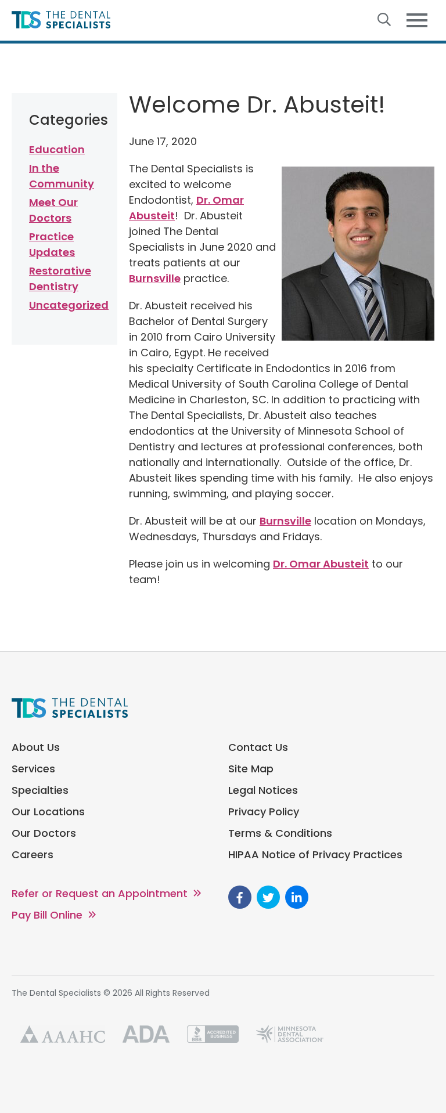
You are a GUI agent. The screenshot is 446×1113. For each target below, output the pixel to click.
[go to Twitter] (268, 897)
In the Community (61, 176)
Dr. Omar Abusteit (321, 563)
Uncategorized (64, 305)
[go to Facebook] (239, 897)
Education (57, 149)
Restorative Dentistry (60, 278)
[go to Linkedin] (296, 897)
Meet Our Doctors (53, 210)
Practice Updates (52, 244)
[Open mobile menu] (417, 20)
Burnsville (155, 278)
